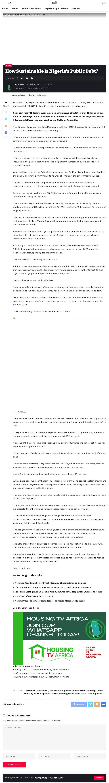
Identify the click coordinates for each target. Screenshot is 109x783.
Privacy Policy (41, 778)
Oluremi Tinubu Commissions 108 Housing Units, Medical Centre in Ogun (53, 587)
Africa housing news (60, 690)
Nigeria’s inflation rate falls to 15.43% (34, 596)
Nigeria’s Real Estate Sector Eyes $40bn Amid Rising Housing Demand (50, 583)
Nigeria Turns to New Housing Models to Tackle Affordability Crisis (50, 601)
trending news (94, 693)
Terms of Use (57, 778)
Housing (91, 690)
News (8, 65)
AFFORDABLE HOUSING (36, 690)
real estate (80, 693)
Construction (79, 690)
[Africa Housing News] (54, 3)
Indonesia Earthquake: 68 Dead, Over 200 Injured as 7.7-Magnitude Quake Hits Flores (58, 592)
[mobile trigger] (5, 3)
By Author (19, 84)
